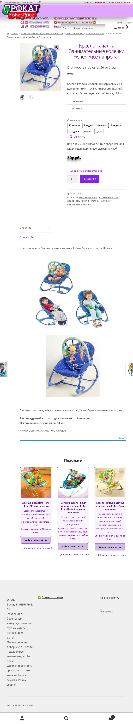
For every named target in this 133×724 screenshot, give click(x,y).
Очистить (79, 136)
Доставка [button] (77, 108)
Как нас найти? (109, 598)
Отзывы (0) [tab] (26, 237)
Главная (14, 33)
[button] (56, 47)
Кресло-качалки (82, 204)
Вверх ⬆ (122, 438)
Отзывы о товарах (52, 597)
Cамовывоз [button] (77, 101)
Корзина (101, 715)
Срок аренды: (75, 120)
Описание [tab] (25, 227)
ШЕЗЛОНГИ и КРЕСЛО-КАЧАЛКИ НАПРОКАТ (42, 33)
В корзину (90, 178)
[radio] (74, 125)
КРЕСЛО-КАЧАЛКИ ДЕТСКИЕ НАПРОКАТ (85, 33)
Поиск (66, 718)
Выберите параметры (35, 540)
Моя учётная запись (22, 718)
